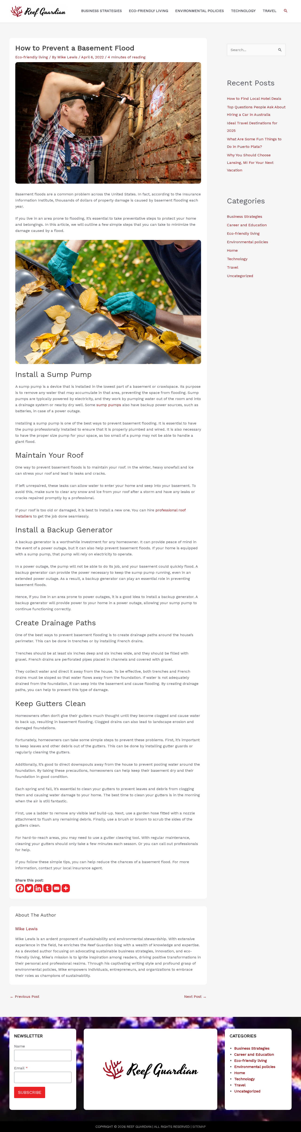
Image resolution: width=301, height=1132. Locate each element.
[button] (285, 10)
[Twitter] (29, 888)
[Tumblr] (47, 888)
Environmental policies (247, 242)
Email (21, 1068)
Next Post (195, 996)
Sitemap (199, 1126)
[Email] (56, 888)
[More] (66, 888)
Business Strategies (244, 216)
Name (19, 1046)
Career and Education (247, 225)
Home (232, 250)
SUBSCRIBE (29, 1092)
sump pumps (108, 405)
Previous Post (24, 996)
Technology (237, 259)
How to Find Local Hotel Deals (254, 98)
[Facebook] (20, 888)
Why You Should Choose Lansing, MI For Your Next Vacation (250, 162)
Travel (232, 267)
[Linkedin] (38, 888)
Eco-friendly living (31, 57)
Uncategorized (240, 276)
